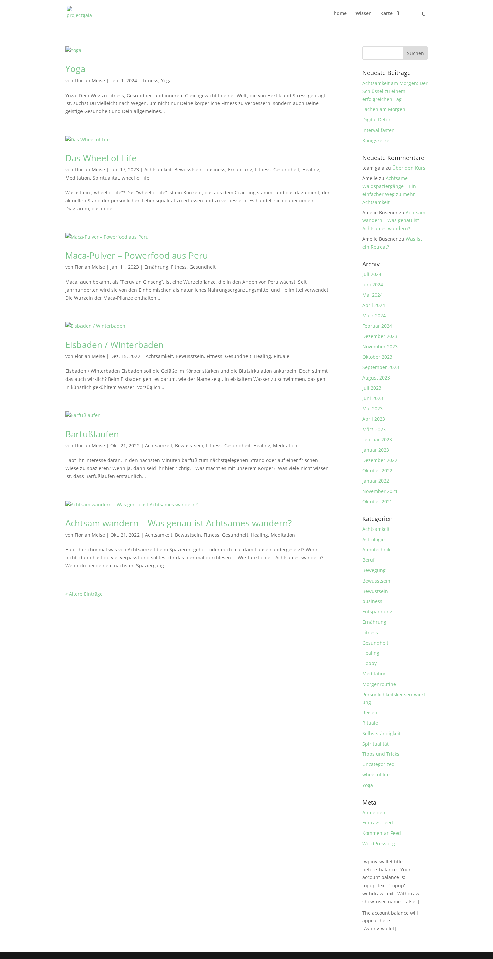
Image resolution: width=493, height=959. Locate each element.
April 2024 (373, 305)
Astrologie (373, 539)
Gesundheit (286, 169)
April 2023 (373, 419)
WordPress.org (378, 843)
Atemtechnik (376, 549)
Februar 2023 (377, 439)
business (215, 169)
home (340, 13)
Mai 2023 (372, 408)
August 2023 (376, 377)
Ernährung (240, 169)
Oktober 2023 (377, 357)
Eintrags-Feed (377, 822)
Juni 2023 (372, 398)
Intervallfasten (378, 130)
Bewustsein (188, 535)
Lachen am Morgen (383, 109)
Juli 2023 (371, 388)
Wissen (363, 13)
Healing (310, 169)
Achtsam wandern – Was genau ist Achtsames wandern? (178, 523)
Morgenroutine (379, 684)
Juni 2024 (372, 284)
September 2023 (380, 367)
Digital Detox (376, 119)
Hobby (369, 663)
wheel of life (135, 177)
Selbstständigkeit (381, 733)
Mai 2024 (372, 295)
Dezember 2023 (379, 336)
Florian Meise (90, 80)
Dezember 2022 (379, 460)
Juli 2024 (371, 274)
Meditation (77, 177)
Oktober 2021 (377, 501)
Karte (386, 13)
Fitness (150, 80)
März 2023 (374, 429)
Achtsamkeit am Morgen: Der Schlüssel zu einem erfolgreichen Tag (395, 91)
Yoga (75, 69)
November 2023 (380, 346)
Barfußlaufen (92, 434)
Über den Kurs (408, 168)
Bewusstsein (188, 169)
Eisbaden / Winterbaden (114, 345)
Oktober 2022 (377, 470)
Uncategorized (378, 764)
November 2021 (380, 491)
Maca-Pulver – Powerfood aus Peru (136, 255)
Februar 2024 (377, 326)
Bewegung (374, 570)
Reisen (369, 712)
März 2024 (374, 315)
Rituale (281, 356)
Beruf (368, 560)
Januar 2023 (375, 450)
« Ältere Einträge (84, 594)
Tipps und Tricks (380, 754)
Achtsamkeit (158, 169)
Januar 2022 (375, 480)
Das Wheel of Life (101, 158)
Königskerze (375, 140)
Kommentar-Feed (381, 833)
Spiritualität (106, 177)
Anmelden (373, 812)
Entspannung (377, 611)
